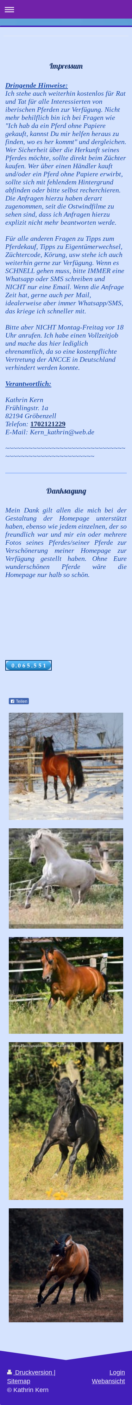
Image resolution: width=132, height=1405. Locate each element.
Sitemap (18, 1381)
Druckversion (33, 1372)
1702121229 (47, 424)
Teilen (21, 701)
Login (117, 1372)
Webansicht (108, 1381)
